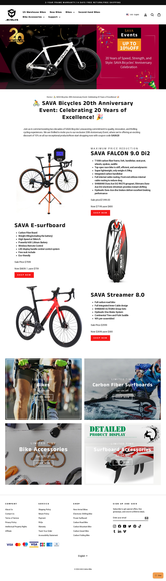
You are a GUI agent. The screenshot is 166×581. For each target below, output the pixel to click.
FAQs (41, 522)
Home (49, 97)
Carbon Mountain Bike (82, 526)
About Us (9, 509)
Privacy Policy (10, 522)
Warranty (42, 526)
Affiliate (8, 531)
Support (53, 17)
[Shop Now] (43, 389)
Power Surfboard (80, 518)
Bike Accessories (33, 17)
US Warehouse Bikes (34, 12)
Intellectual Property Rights (16, 526)
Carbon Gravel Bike (81, 531)
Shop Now (100, 213)
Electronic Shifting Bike (82, 514)
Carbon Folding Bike (81, 535)
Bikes (69, 12)
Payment (42, 518)
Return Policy (44, 514)
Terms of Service (12, 518)
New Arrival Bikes (80, 509)
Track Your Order (45, 531)
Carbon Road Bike (80, 522)
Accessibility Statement (48, 535)
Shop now (24, 275)
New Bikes (56, 12)
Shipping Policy (45, 509)
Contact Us (9, 514)
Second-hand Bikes (89, 12)
